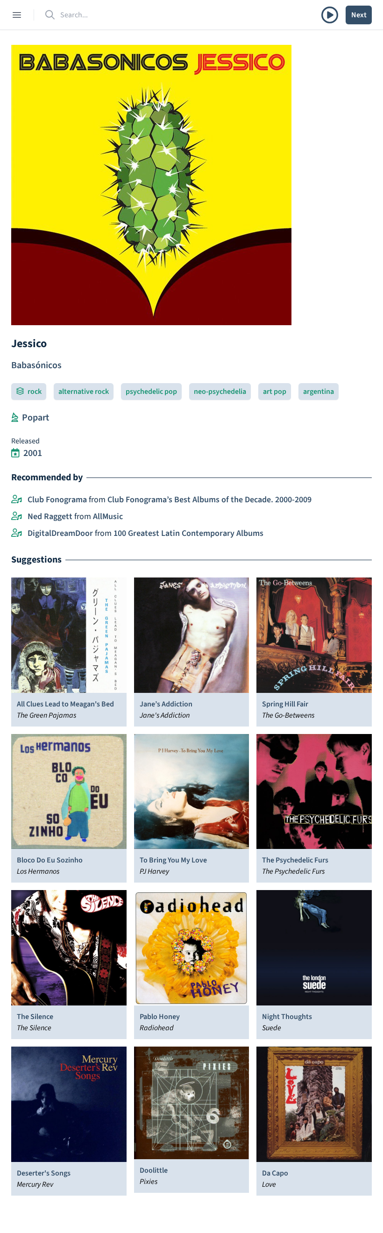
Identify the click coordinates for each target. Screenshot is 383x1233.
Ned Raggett (50, 516)
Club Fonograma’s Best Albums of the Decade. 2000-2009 (209, 500)
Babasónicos (36, 365)
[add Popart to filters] (14, 417)
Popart (35, 417)
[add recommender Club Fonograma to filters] (16, 499)
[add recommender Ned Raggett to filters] (16, 516)
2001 (32, 453)
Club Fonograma (57, 500)
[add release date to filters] (15, 453)
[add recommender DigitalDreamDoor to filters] (16, 533)
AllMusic (108, 516)
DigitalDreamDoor (60, 533)
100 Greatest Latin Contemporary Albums (188, 533)
